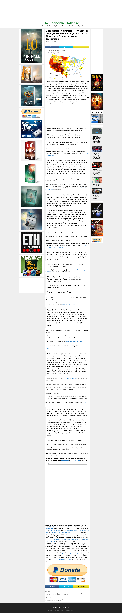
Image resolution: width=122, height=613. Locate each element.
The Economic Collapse (61, 23)
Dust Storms (76, 593)
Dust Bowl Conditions (67, 593)
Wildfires (66, 594)
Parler (77, 554)
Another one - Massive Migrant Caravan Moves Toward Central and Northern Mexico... (96, 157)
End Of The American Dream (72, 539)
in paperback (65, 460)
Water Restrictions (59, 594)
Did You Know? (77, 605)
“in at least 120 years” (68, 304)
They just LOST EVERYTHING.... (96, 185)
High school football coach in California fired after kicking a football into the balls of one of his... (96, 139)
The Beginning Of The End (73, 530)
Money (48, 591)
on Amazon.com (55, 530)
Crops (48, 593)
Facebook (65, 554)
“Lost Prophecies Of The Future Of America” (62, 527)
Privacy (60, 605)
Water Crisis (51, 594)
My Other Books (44, 605)
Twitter (71, 554)
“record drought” (72, 378)
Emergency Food (68, 605)
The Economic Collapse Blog (55, 539)
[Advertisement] (61, 11)
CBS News (64, 101)
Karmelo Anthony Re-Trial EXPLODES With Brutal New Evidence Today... (97, 172)
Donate (51, 605)
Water (46, 594)
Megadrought (83, 593)
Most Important (86, 605)
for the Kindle (76, 460)
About (55, 605)
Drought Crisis (58, 593)
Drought (52, 593)
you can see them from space (73, 341)
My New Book (35, 605)
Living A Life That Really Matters (60, 532)
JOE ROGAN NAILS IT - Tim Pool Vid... (96, 197)
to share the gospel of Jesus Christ (61, 559)
